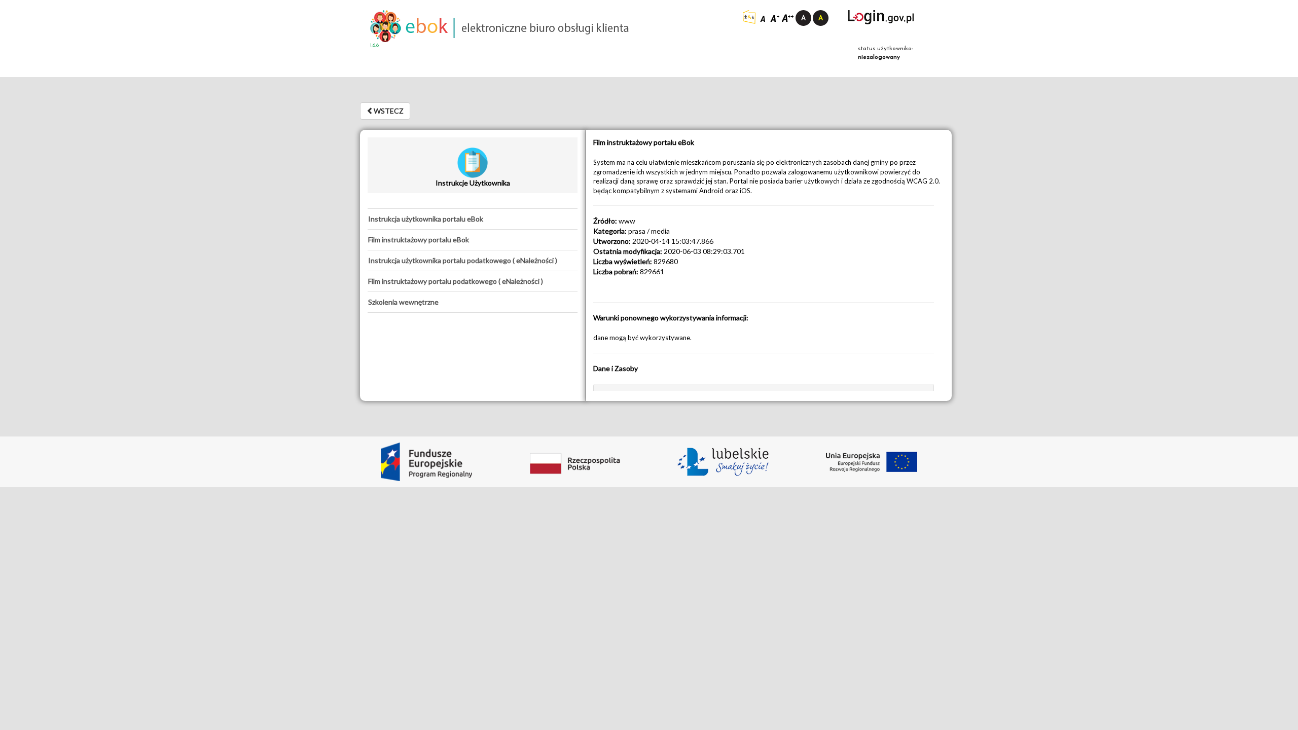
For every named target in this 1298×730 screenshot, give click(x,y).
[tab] (472, 219)
